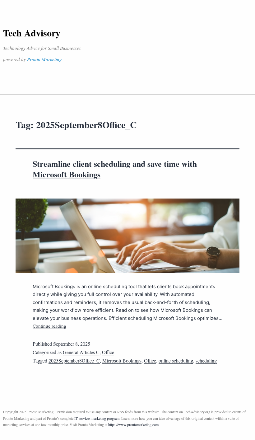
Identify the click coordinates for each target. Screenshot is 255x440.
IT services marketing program (96, 418)
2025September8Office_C (74, 360)
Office (108, 352)
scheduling (206, 360)
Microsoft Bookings (121, 360)
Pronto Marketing (44, 59)
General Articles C (81, 352)
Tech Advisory (31, 33)
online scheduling (176, 360)
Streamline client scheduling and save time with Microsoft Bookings (115, 169)
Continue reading (49, 326)
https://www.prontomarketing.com (133, 424)
